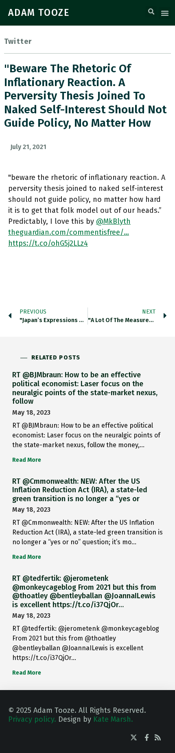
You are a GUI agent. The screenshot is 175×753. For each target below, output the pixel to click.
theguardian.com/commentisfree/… (68, 232)
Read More (26, 460)
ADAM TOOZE (39, 12)
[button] (151, 11)
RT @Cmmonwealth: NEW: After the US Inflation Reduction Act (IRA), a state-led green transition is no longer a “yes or (79, 490)
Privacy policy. (32, 719)
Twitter (18, 41)
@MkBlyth (113, 221)
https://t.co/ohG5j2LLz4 (48, 243)
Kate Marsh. (113, 719)
